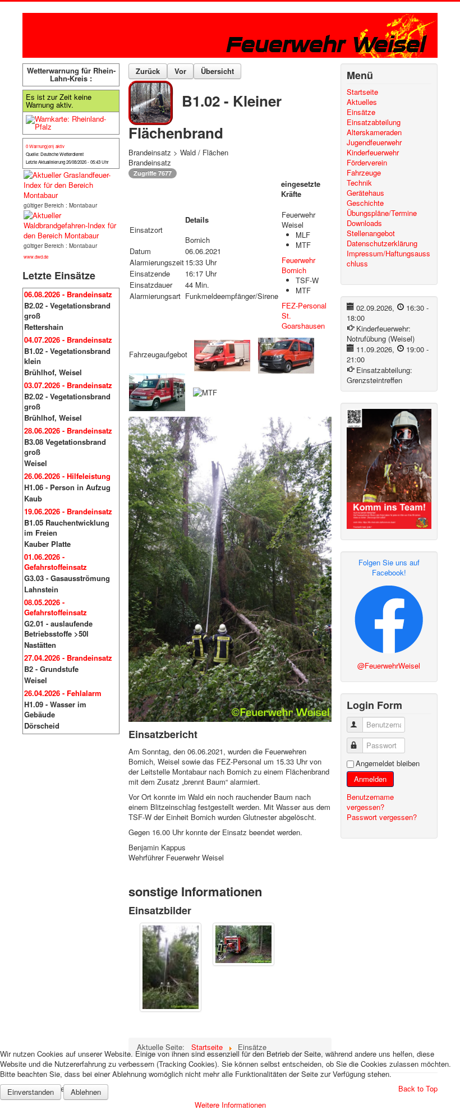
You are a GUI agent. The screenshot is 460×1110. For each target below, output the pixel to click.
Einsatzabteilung (374, 122)
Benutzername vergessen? (370, 801)
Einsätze (361, 112)
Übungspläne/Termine (382, 213)
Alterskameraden (374, 132)
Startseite (362, 92)
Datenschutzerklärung (382, 243)
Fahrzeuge (364, 173)
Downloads (364, 223)
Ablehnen (86, 1091)
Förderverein (367, 163)
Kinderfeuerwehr (373, 153)
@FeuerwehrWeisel (388, 665)
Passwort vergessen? (382, 817)
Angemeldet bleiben (388, 763)
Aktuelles (362, 102)
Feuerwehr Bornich (298, 265)
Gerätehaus (365, 193)
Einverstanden (30, 1091)
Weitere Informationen (230, 1104)
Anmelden (370, 778)
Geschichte (365, 203)
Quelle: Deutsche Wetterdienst (55, 154)
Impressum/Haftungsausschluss (388, 258)
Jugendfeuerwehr (374, 142)
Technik (359, 183)
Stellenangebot (371, 233)
